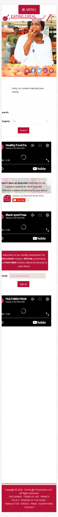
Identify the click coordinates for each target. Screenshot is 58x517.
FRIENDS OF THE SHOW (33, 500)
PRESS (34, 503)
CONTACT (29, 507)
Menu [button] (31, 9)
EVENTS (25, 503)
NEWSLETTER (12, 503)
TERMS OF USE (31, 496)
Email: (4, 275)
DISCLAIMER (15, 496)
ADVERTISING (46, 503)
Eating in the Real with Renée (29, 25)
